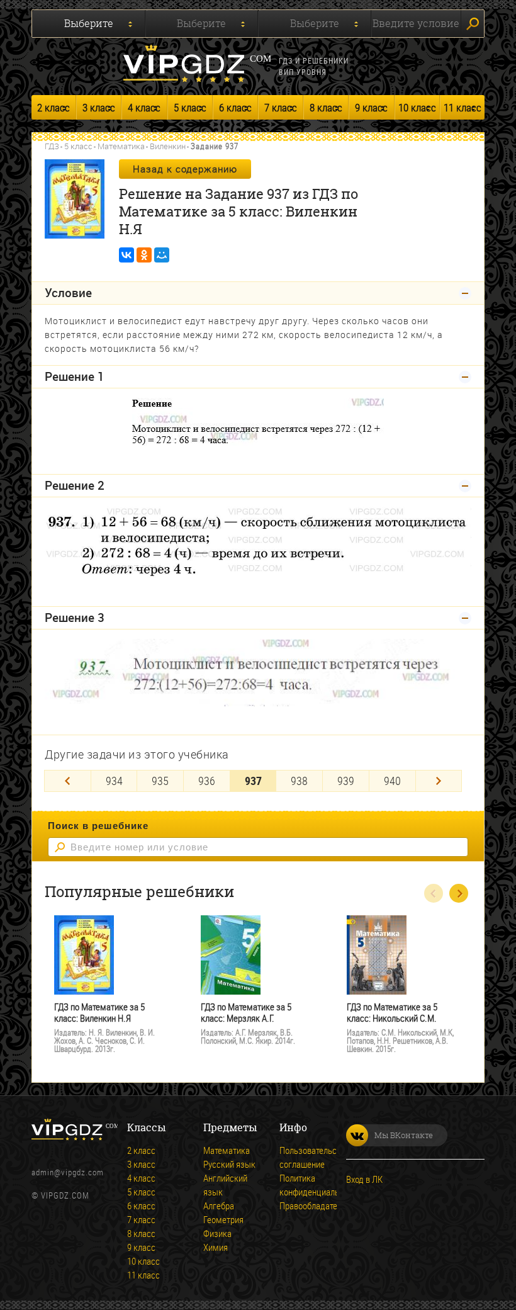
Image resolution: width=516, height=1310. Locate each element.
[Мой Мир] (161, 255)
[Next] (439, 781)
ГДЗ (52, 146)
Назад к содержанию (185, 168)
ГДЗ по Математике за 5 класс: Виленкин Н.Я (99, 1012)
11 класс (462, 107)
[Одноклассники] (144, 255)
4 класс (144, 107)
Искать (472, 23)
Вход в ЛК (364, 1179)
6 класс (235, 107)
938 (299, 780)
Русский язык (229, 1164)
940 (392, 780)
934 (114, 780)
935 (160, 780)
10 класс (417, 107)
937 (253, 780)
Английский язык (225, 1185)
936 (206, 780)
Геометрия (223, 1219)
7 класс (280, 107)
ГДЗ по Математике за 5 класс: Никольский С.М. (392, 1012)
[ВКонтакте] (126, 255)
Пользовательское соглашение (314, 1157)
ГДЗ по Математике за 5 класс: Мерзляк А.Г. (246, 1012)
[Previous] (68, 781)
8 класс (326, 107)
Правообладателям (315, 1205)
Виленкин (168, 146)
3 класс (98, 107)
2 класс (53, 107)
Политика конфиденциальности (320, 1185)
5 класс (190, 107)
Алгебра (218, 1205)
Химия (215, 1247)
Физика (217, 1233)
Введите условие (416, 23)
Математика (121, 146)
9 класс (371, 107)
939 (345, 780)
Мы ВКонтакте (403, 1135)
